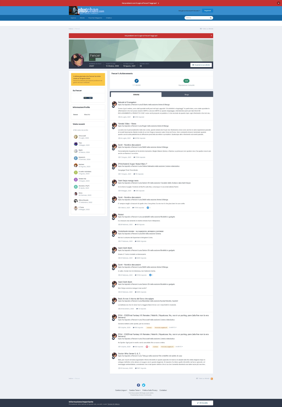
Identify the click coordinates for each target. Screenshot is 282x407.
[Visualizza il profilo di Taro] (76, 144)
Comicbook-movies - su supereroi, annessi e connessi (140, 231)
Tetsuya (145, 356)
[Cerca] (210, 18)
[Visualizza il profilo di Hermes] (76, 165)
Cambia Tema (134, 390)
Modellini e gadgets (167, 217)
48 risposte (140, 224)
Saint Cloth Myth (125, 248)
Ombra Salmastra (148, 166)
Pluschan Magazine (95, 18)
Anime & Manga (164, 104)
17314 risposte (140, 157)
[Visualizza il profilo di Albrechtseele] (76, 201)
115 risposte (139, 174)
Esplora (73, 18)
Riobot (120, 214)
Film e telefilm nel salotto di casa (170, 356)
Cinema (158, 234)
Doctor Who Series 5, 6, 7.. (129, 353)
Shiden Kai (82, 179)
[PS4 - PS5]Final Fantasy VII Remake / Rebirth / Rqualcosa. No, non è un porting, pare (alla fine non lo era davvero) (163, 316)
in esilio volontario (85, 171)
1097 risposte (141, 368)
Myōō (81, 150)
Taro (80, 143)
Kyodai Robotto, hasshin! (169, 301)
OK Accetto (203, 403)
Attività (82, 18)
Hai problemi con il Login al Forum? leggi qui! (139, 3)
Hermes (81, 164)
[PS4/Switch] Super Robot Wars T (132, 164)
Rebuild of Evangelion (127, 102)
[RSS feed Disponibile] (211, 378)
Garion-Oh (146, 183)
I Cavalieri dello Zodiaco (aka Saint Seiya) (175, 183)
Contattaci (163, 390)
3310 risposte (139, 117)
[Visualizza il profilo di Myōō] (76, 151)
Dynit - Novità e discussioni (129, 145)
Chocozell (82, 136)
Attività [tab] (136, 94)
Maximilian (146, 301)
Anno (80, 193)
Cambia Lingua (120, 390)
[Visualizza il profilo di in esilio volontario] (76, 172)
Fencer (134, 104)
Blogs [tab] (187, 94)
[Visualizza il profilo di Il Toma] (76, 208)
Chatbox (109, 18)
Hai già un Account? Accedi (189, 11)
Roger (144, 126)
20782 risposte (140, 138)
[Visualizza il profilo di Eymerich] (76, 158)
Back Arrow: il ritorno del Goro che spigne (136, 299)
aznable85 (146, 217)
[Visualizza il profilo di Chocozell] (76, 137)
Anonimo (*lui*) (84, 186)
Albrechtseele (83, 200)
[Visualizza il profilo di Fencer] (114, 103)
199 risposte (138, 327)
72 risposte (142, 309)
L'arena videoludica (172, 166)
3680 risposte (141, 241)
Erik (143, 234)
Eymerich (82, 157)
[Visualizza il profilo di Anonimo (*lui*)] (76, 187)
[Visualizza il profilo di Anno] (76, 194)
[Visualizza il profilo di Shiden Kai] (76, 180)
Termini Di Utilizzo (114, 404)
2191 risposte (139, 191)
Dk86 (144, 147)
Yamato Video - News (127, 124)
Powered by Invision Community (141, 395)
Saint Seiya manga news (128, 181)
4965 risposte (141, 258)
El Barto (145, 104)
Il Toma (81, 207)
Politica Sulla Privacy (150, 390)
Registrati (207, 10)
